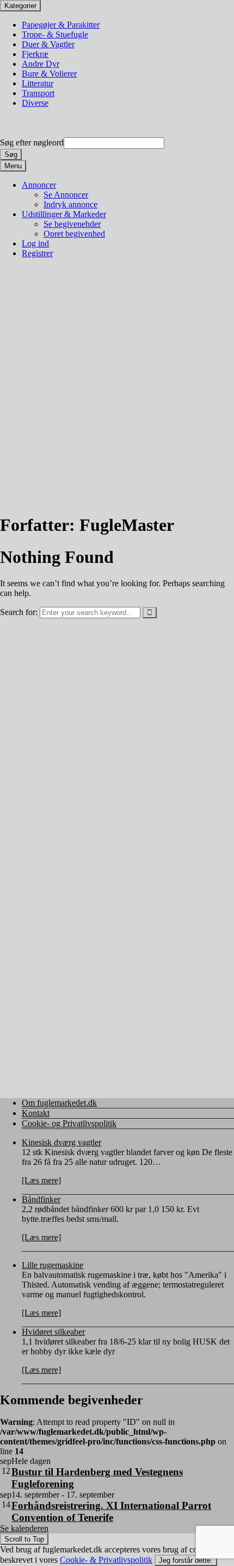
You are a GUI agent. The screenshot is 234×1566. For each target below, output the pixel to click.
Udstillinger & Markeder (64, 214)
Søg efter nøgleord (32, 142)
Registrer (37, 253)
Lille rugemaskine (52, 1265)
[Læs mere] (41, 1180)
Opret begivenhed (74, 233)
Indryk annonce (70, 204)
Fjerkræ (35, 54)
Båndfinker (41, 1199)
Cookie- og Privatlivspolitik (69, 1123)
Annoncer (39, 184)
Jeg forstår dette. (186, 1560)
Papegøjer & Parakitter (61, 24)
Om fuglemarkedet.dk (59, 1102)
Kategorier (20, 6)
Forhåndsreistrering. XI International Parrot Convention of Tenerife (111, 1511)
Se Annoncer (66, 194)
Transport (38, 93)
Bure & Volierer (49, 73)
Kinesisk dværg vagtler (61, 1142)
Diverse (35, 102)
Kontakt (36, 1113)
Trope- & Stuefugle (55, 34)
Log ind (35, 243)
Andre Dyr (40, 63)
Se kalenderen (24, 1528)
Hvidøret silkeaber (53, 1331)
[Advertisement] (117, 386)
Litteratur (37, 83)
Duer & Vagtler (48, 44)
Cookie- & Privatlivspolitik (106, 1559)
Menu (13, 166)
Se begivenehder (72, 224)
